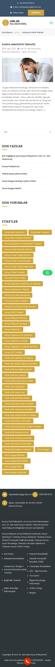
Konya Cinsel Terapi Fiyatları (18, 261)
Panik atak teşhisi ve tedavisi (18, 449)
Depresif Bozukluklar (39, 554)
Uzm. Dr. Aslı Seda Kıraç (30, 48)
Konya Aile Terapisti (40, 232)
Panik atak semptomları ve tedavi (20, 415)
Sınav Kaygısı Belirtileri (15, 455)
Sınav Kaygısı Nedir (13, 466)
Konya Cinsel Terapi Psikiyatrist (19, 266)
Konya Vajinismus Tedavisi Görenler (21, 346)
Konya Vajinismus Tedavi (16, 341)
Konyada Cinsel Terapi (15, 278)
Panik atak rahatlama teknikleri (19, 409)
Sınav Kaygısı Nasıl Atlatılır (16, 461)
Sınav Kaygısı (43, 449)
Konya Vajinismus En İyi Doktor (19, 335)
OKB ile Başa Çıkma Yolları (14, 173)
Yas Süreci (34, 575)
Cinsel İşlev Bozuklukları (40, 566)
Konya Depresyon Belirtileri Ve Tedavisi (22, 283)
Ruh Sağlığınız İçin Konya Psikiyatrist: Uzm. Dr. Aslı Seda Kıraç (26, 157)
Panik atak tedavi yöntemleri (18, 443)
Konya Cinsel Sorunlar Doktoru (19, 249)
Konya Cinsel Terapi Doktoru (18, 255)
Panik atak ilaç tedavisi (15, 375)
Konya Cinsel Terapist (15, 272)
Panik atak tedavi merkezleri (18, 421)
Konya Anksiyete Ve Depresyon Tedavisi (23, 243)
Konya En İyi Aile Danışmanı (17, 295)
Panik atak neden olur (15, 392)
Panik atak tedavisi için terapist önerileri (23, 426)
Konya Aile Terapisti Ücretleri (18, 238)
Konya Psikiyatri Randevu (16, 323)
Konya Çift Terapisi (13, 352)
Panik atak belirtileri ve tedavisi (19, 358)
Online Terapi (36, 588)
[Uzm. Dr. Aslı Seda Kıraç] (17, 22)
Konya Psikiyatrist (12, 52)
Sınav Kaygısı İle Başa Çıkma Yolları (19, 181)
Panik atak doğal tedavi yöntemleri (21, 363)
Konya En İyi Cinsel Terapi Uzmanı (20, 306)
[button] (47, 272)
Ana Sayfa (8, 554)
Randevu (36, 12)
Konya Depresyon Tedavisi (17, 289)
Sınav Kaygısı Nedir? (11, 188)
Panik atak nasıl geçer (15, 386)
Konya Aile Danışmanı (15, 232)
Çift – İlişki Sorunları (38, 571)
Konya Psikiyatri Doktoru (16, 318)
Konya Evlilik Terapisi (14, 312)
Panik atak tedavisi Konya (16, 432)
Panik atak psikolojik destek (17, 398)
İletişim (33, 592)
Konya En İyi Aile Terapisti (16, 301)
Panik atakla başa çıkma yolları (19, 381)
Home (17, 32)
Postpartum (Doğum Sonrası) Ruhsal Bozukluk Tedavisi (15, 569)
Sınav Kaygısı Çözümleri (15, 472)
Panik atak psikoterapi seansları (19, 403)
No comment (30, 52)
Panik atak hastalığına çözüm (18, 369)
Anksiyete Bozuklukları (14, 558)
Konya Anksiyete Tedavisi (18, 44)
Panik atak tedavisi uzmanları (18, 438)
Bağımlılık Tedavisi (12, 580)
